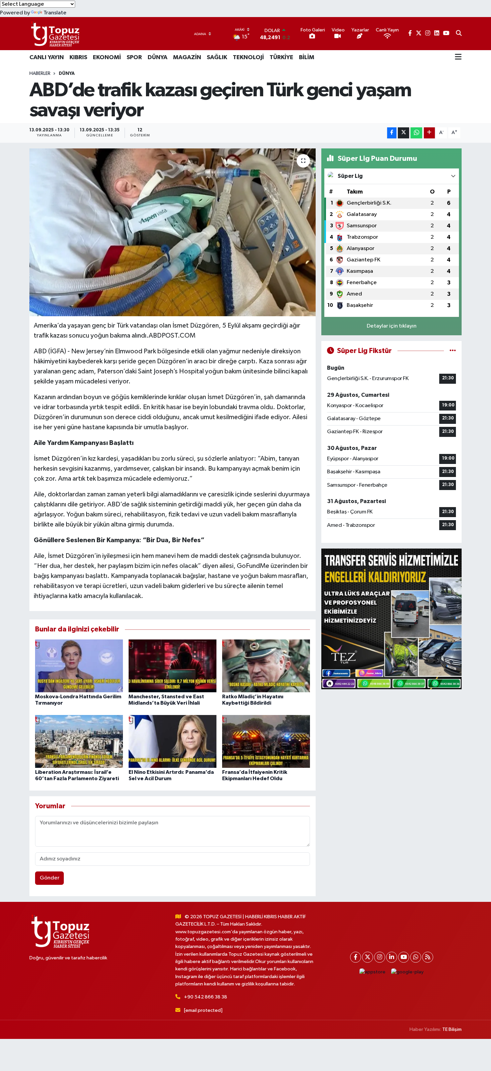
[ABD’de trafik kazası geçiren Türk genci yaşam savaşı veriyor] (172, 232)
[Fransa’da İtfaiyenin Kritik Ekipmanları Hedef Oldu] (266, 741)
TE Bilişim (452, 1029)
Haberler (39, 73)
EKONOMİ (107, 57)
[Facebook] (355, 957)
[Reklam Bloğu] (391, 619)
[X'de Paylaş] (403, 132)
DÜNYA (157, 57)
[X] (367, 957)
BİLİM (306, 57)
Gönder (49, 878)
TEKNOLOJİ (248, 57)
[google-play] (407, 972)
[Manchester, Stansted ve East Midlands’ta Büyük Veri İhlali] (172, 666)
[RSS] (427, 957)
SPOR (134, 57)
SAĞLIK (217, 57)
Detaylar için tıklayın (392, 326)
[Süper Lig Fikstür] (453, 351)
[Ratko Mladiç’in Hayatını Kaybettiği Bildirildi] (266, 666)
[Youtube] (403, 957)
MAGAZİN (187, 57)
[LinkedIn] (391, 957)
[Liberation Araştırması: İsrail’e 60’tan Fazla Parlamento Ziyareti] (79, 741)
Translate (54, 13)
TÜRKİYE (281, 57)
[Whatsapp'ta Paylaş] (416, 132)
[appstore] (372, 972)
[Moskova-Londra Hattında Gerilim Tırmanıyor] (79, 666)
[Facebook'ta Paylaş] (391, 132)
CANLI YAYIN (46, 57)
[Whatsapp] (415, 957)
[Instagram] (379, 957)
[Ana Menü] (458, 57)
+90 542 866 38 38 (205, 996)
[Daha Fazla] (429, 132)
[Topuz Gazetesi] (54, 33)
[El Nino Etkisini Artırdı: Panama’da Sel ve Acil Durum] (172, 741)
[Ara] (459, 33)
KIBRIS (78, 57)
